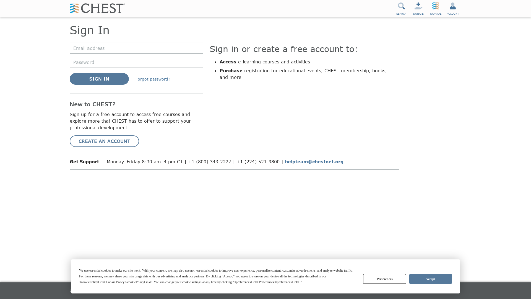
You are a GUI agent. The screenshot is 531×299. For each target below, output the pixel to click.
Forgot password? (153, 79)
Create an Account (104, 141)
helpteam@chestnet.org (314, 161)
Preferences (385, 279)
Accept (430, 279)
